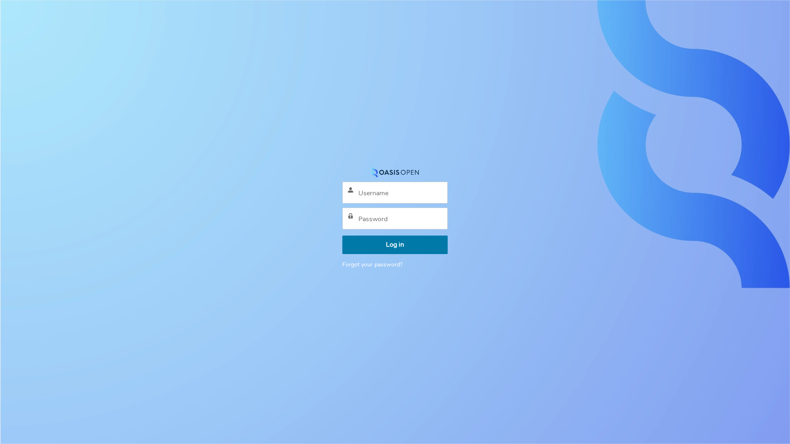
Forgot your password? (372, 264)
